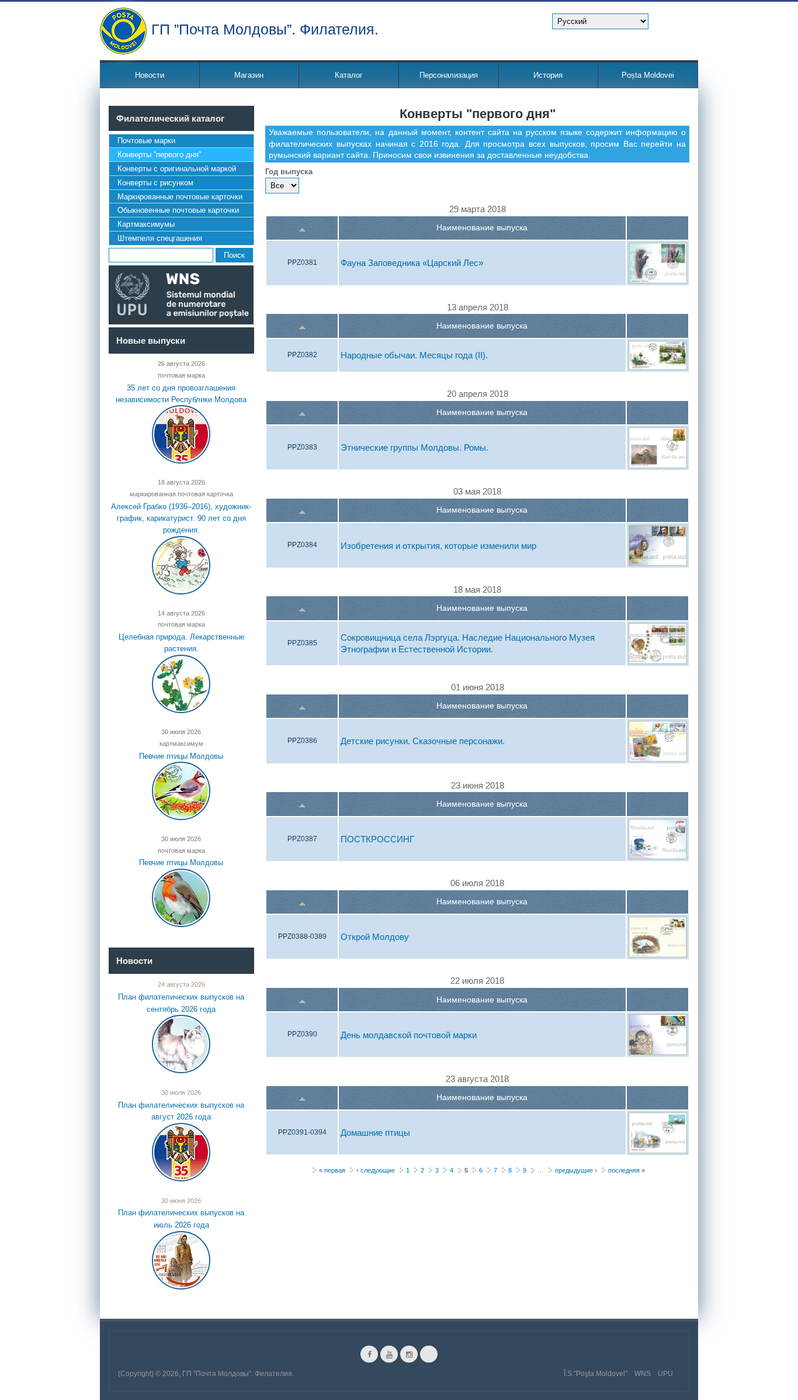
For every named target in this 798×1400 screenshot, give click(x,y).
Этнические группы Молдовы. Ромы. (414, 447)
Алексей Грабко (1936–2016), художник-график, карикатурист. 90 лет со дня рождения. (181, 518)
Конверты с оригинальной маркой (176, 168)
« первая (332, 1170)
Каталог (349, 75)
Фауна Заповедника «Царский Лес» (412, 263)
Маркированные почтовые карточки (179, 196)
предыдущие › (576, 1170)
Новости (149, 75)
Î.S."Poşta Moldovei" (595, 1374)
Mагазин (248, 75)
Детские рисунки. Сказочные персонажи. (423, 741)
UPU (665, 1374)
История (548, 75)
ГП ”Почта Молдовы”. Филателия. (265, 28)
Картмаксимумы (146, 224)
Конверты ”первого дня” (159, 154)
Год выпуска (289, 171)
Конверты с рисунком (155, 182)
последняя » (626, 1170)
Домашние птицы (375, 1133)
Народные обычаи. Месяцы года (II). (414, 356)
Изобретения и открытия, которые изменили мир (438, 546)
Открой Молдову (375, 937)
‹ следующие (375, 1170)
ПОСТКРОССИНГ (377, 839)
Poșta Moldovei (648, 75)
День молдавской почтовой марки (409, 1035)
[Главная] (123, 31)
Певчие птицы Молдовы (181, 756)
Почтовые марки (146, 140)
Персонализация (448, 75)
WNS (642, 1374)
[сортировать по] (302, 228)
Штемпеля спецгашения (159, 238)
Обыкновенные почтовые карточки (178, 210)
